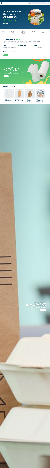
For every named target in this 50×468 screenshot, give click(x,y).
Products (5, 3)
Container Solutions (19, 3)
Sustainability (9, 3)
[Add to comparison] (5, 90)
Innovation (14, 3)
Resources (24, 3)
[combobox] (37, 3)
